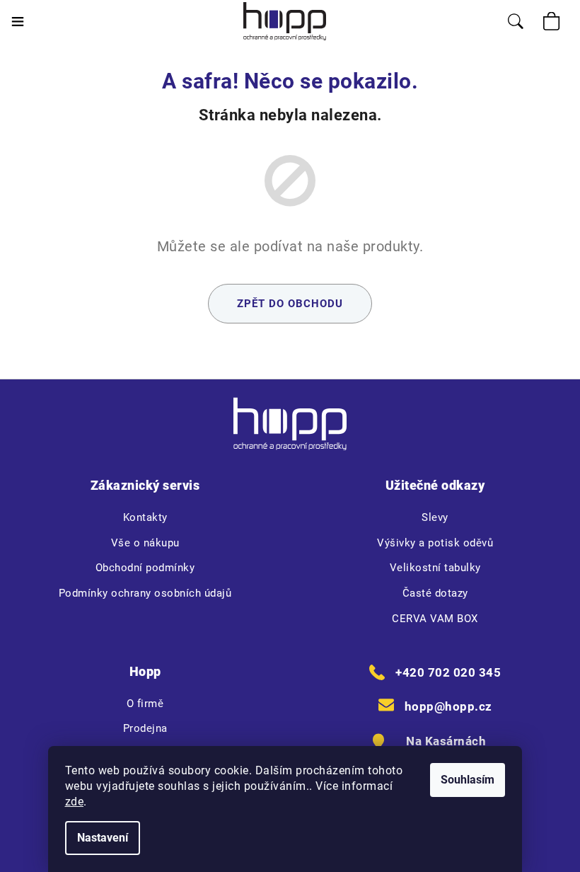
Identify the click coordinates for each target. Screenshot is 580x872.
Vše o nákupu (145, 543)
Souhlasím (467, 779)
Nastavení (102, 837)
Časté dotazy (435, 593)
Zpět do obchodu (290, 303)
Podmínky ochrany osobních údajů (145, 593)
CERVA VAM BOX (435, 618)
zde (74, 801)
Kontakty (145, 517)
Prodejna (145, 728)
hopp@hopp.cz (448, 706)
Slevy (435, 517)
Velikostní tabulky (435, 567)
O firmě (145, 703)
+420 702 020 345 (448, 672)
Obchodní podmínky (145, 567)
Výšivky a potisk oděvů (435, 543)
